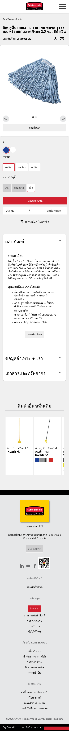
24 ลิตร (35, 167)
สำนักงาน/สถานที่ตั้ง (34, 657)
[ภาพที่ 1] (36, 117)
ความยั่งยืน (34, 673)
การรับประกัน (34, 621)
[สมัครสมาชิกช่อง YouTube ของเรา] (28, 566)
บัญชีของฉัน (9, 727)
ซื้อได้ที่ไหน (34, 632)
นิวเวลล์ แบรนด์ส (34, 667)
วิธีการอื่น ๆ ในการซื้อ (37, 222)
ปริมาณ (10, 211)
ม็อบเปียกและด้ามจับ (12, 19)
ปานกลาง (19, 188)
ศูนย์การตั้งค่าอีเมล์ (34, 616)
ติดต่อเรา (34, 609)
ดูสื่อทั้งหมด (34, 128)
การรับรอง (34, 626)
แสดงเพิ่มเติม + (34, 335)
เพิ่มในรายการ (54, 211)
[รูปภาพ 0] (33, 117)
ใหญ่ (6, 188)
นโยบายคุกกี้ (34, 698)
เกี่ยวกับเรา (34, 651)
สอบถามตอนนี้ (35, 201)
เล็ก (31, 188)
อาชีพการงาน (34, 662)
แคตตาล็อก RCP (34, 526)
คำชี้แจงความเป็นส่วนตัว (34, 692)
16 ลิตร (9, 167)
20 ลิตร (22, 167)
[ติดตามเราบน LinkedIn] (22, 566)
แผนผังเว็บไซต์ (34, 587)
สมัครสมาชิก (34, 549)
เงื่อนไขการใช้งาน (34, 703)
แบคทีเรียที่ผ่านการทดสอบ (34, 708)
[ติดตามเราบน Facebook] (35, 566)
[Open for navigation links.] (62, 6)
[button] (44, 563)
